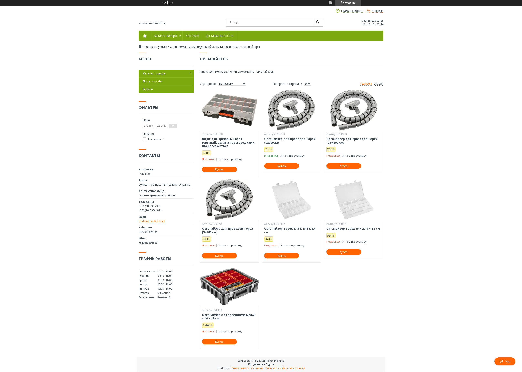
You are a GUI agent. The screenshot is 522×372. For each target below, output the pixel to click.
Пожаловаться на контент (247, 368)
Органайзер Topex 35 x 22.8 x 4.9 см (353, 228)
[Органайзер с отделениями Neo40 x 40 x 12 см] (229, 286)
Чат (508, 361)
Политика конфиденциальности (285, 368)
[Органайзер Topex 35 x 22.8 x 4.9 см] (353, 199)
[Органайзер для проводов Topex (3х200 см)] (229, 199)
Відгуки (148, 89)
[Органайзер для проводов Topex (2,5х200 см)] (353, 110)
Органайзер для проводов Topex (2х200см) (289, 140)
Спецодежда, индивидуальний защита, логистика (204, 47)
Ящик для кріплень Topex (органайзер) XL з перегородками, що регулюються (228, 142)
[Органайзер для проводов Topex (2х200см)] (291, 110)
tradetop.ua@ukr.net (152, 221)
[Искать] (317, 22)
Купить (219, 169)
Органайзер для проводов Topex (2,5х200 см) (351, 140)
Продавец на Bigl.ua (261, 364)
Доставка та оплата (219, 36)
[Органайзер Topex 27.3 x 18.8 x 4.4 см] (291, 199)
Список (378, 83)
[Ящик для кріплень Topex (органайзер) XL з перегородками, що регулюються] (229, 110)
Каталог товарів (165, 36)
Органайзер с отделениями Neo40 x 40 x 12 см (228, 316)
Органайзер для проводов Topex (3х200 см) (227, 230)
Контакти (192, 36)
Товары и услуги (155, 47)
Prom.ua (279, 360)
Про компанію (152, 81)
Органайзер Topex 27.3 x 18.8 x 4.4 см (289, 230)
